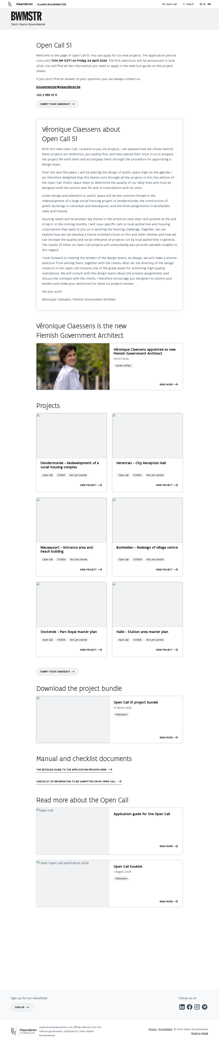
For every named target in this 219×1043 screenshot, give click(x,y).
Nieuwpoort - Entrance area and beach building (67, 549)
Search (190, 4)
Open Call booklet (128, 866)
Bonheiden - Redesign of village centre (147, 547)
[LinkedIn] (182, 1008)
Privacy (153, 1029)
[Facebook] (189, 1008)
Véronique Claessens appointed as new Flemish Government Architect (145, 351)
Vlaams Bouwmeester (51, 4)
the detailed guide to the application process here (71, 769)
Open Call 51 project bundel (136, 702)
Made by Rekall (199, 1033)
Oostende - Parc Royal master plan (69, 631)
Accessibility (165, 1029)
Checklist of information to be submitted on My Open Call (76, 781)
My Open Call (169, 4)
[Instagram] (197, 1008)
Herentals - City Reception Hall (141, 463)
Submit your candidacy (55, 104)
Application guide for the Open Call (142, 814)
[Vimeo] (204, 1008)
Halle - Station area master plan (142, 631)
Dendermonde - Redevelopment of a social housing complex (70, 465)
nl (204, 4)
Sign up (19, 1007)
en (209, 4)
